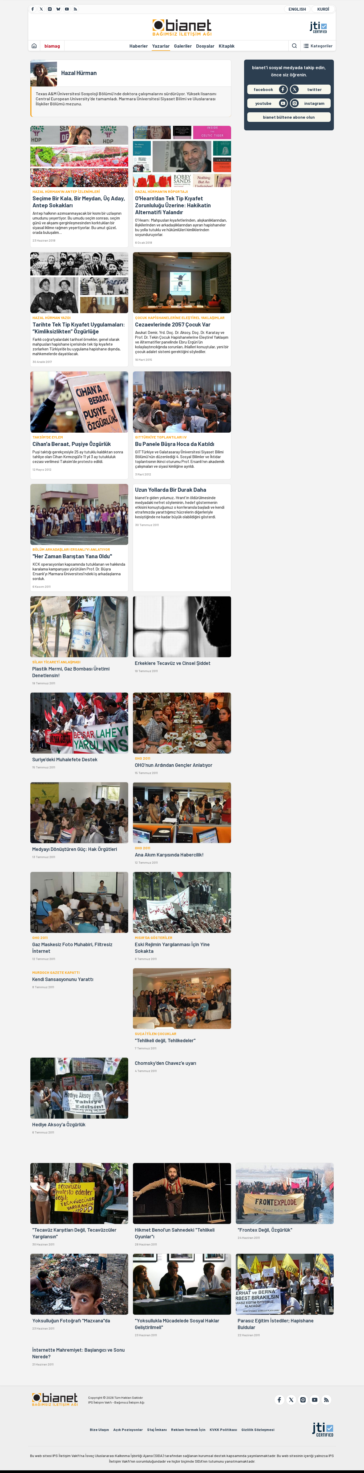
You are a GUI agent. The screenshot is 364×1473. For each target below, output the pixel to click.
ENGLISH (297, 8)
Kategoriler (322, 46)
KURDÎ (323, 8)
